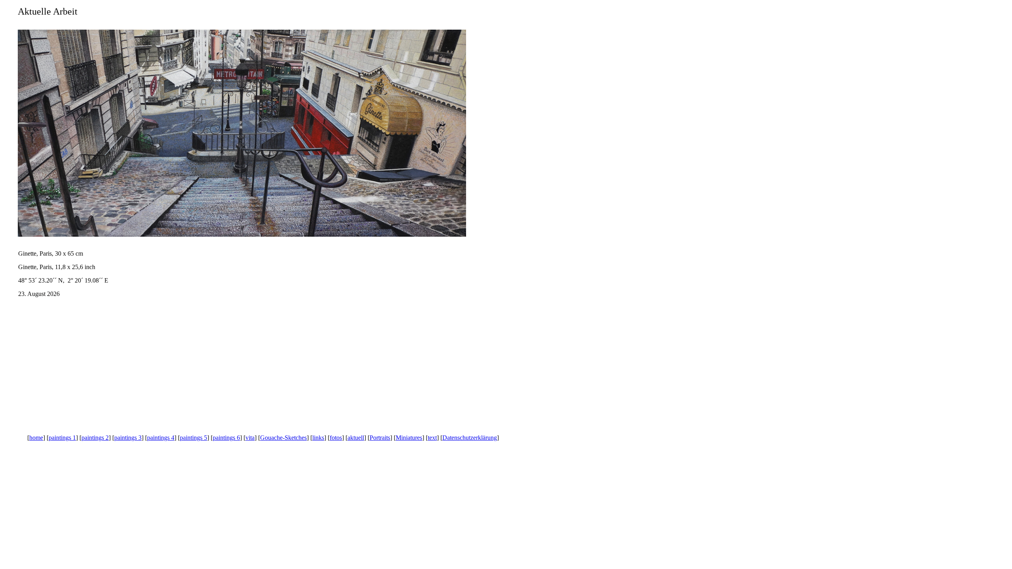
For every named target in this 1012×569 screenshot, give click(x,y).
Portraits (380, 437)
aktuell (355, 437)
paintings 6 (226, 437)
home (36, 437)
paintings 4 (160, 437)
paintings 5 (193, 437)
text (432, 437)
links (318, 437)
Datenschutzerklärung (469, 437)
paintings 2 (95, 437)
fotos (336, 437)
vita (250, 437)
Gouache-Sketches (283, 437)
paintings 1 (62, 437)
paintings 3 (128, 437)
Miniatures (409, 437)
